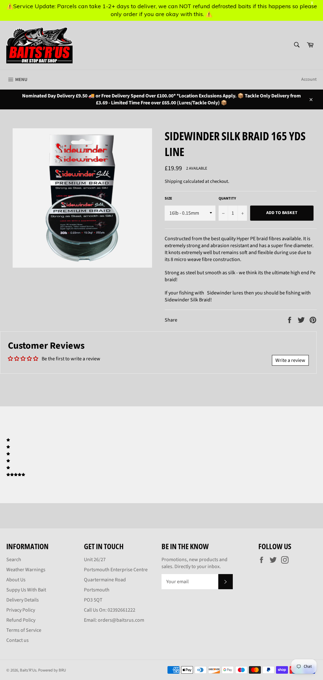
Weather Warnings (25, 569)
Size (168, 198)
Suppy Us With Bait (26, 589)
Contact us (17, 640)
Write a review (290, 360)
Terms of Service (23, 630)
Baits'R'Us (28, 670)
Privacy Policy (20, 610)
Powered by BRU (52, 670)
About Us (16, 579)
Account (309, 79)
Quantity (227, 198)
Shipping (173, 181)
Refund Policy (20, 620)
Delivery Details (22, 599)
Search (13, 559)
